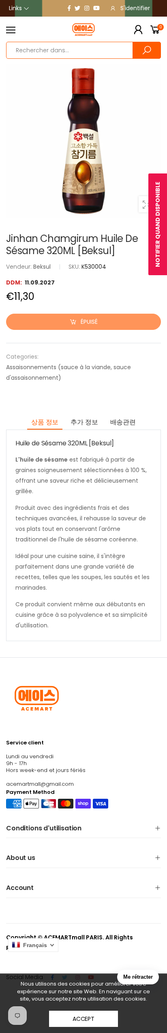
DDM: (14, 282)
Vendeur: (19, 267)
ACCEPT (83, 1019)
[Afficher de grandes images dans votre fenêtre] (147, 204)
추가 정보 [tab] (84, 422)
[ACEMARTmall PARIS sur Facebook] (69, 8)
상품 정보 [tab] (44, 422)
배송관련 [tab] (123, 422)
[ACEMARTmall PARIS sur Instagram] (86, 8)
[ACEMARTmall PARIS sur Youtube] (96, 8)
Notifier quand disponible (158, 224)
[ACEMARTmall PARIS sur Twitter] (77, 8)
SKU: (75, 267)
